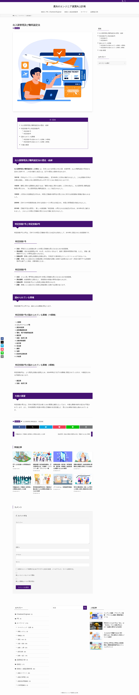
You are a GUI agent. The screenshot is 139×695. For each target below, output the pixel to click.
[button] (19, 427)
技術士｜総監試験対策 (26, 669)
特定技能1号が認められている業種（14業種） (37, 139)
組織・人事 (22, 647)
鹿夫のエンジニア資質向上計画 (69, 6)
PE (19, 618)
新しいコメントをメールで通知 (25, 575)
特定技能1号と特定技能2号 (30, 128)
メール (18, 554)
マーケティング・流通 (25, 627)
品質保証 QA (22, 660)
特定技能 (41, 421)
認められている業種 (28, 136)
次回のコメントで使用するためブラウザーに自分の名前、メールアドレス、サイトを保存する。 (46, 569)
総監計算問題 (23, 677)
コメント (19, 522)
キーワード (22, 623)
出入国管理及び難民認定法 (30, 421)
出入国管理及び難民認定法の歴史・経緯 (34, 125)
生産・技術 (22, 643)
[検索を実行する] (85, 608)
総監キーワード (24, 673)
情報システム (23, 631)
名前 (18, 547)
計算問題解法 (23, 685)
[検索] (125, 1)
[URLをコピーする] (86, 427)
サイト (18, 562)
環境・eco (22, 639)
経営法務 (17, 28)
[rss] (122, 1)
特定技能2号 (27, 134)
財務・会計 (22, 655)
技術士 (20, 664)
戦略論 (21, 635)
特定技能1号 (27, 131)
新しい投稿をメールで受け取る (25, 581)
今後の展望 (25, 145)
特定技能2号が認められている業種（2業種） (37, 142)
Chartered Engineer (24, 614)
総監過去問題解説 (24, 681)
